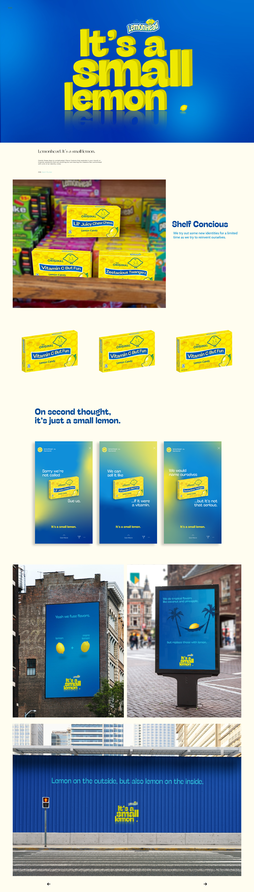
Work (10, 8)
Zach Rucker (47, 172)
